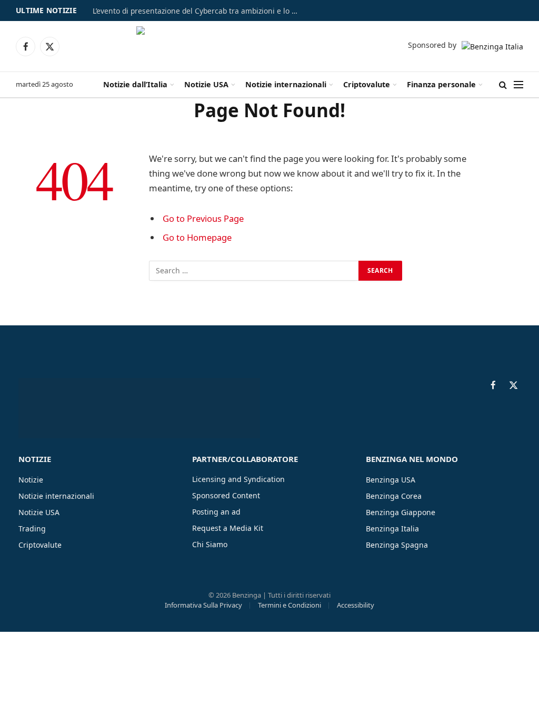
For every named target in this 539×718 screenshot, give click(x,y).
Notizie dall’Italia (135, 84)
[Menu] (518, 85)
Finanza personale (441, 84)
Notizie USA (206, 84)
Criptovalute (366, 84)
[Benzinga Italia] (268, 46)
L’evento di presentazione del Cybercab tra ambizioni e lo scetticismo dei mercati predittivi (198, 11)
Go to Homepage (197, 237)
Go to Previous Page (203, 218)
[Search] (503, 85)
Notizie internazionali (285, 84)
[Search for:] (254, 271)
